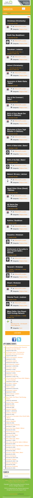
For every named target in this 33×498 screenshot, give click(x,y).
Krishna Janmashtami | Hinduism (14, 357)
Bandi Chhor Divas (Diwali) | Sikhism (17, 189)
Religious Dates (23, 29)
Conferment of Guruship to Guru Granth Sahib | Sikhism (17, 251)
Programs (11, 482)
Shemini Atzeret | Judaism (12, 394)
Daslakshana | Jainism (11, 375)
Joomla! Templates (13, 494)
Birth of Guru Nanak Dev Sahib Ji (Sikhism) (16, 114)
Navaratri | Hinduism (15, 267)
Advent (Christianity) (15, 65)
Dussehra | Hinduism (15, 235)
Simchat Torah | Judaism (16, 297)
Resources (17, 482)
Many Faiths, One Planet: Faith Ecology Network (16, 312)
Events (15, 480)
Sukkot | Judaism (10, 387)
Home (6, 13)
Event (20, 328)
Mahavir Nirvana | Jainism (17, 174)
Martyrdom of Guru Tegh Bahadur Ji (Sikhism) (16, 130)
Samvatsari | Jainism (11, 368)
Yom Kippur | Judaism (11, 383)
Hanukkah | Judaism (15, 49)
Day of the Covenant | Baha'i (15, 98)
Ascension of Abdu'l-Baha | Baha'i (17, 82)
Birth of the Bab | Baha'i (16, 160)
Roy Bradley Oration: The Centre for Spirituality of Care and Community (15, 353)
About (11, 480)
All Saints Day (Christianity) (12, 205)
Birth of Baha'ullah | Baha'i (17, 145)
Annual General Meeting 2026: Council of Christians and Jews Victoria (16, 348)
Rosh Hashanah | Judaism (12, 364)
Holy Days (24, 480)
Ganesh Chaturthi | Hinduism (13, 371)
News (19, 480)
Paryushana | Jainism (11, 361)
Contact (23, 482)
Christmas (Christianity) (16, 21)
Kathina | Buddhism (14, 220)
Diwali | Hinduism (14, 283)
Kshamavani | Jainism (11, 390)
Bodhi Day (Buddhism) (15, 35)
